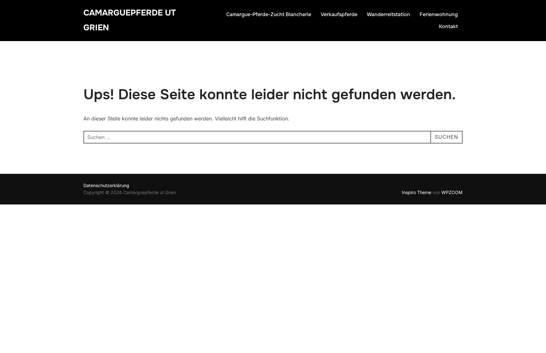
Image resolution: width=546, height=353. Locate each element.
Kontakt (448, 26)
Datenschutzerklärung (106, 185)
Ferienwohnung (439, 14)
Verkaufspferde (339, 14)
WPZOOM (452, 192)
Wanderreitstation (388, 14)
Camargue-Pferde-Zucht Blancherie (268, 14)
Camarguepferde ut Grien (129, 20)
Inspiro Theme (416, 192)
